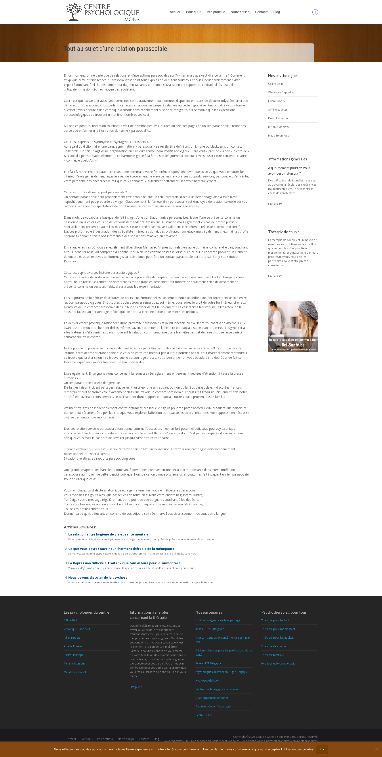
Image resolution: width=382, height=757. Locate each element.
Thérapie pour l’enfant (275, 620)
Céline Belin (275, 84)
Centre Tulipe (203, 715)
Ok (322, 749)
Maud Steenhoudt (279, 135)
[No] (376, 749)
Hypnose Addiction (207, 680)
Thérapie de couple (273, 646)
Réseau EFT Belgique (208, 663)
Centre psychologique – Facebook (216, 689)
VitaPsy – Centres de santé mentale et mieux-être (223, 640)
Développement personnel (212, 698)
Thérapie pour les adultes (277, 638)
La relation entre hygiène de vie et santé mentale (108, 534)
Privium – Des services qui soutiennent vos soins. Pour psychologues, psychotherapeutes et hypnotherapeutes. (248, 741)
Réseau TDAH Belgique (209, 629)
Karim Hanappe (278, 118)
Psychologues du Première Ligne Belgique (221, 672)
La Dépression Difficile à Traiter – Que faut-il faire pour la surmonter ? (124, 563)
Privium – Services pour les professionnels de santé (223, 653)
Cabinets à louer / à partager (213, 706)
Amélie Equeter (277, 110)
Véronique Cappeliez (281, 92)
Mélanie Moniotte (279, 127)
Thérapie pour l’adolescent (278, 629)
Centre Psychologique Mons (273, 737)
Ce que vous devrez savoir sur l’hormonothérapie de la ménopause (121, 549)
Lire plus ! (136, 687)
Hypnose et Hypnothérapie (278, 663)
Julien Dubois (276, 101)
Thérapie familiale (272, 655)
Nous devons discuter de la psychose (98, 577)
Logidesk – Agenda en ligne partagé (217, 620)
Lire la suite (275, 204)
